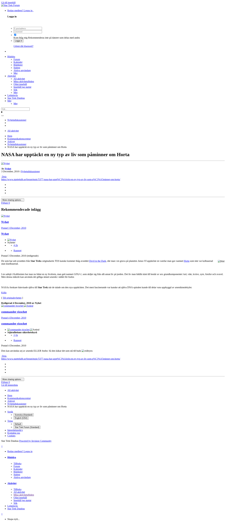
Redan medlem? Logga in (20, 10)
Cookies (11, 435)
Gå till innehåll (8, 2)
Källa (3, 292)
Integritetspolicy (15, 430)
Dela (3, 176)
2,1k (16, 335)
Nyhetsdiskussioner (30, 171)
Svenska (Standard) (23, 415)
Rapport (17, 250)
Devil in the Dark (97, 261)
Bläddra (11, 56)
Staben (17, 67)
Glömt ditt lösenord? (23, 46)
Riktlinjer (18, 65)
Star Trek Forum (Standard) (27, 427)
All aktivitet (19, 78)
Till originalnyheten (12, 298)
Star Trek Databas (16, 98)
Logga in (18, 41)
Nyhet (8, 168)
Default (18, 424)
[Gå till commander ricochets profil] (12, 305)
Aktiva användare (22, 70)
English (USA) (21, 418)
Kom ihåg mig (21, 37)
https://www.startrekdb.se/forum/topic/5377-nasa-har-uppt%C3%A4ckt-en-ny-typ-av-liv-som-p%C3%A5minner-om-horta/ (60, 179)
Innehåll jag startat (22, 87)
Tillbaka (17, 463)
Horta (186, 261)
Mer (16, 73)
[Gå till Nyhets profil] (5, 163)
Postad (13, 228)
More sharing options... (12, 200)
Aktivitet (11, 76)
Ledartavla (12, 95)
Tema (10, 421)
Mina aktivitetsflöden (24, 81)
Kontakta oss (13, 433)
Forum (17, 59)
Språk (10, 411)
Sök (15, 89)
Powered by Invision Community (35, 441)
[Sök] (2, 115)
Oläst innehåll (20, 84)
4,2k (16, 245)
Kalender (18, 62)
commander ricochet (14, 323)
